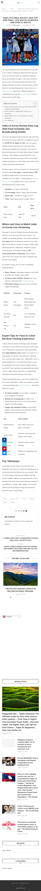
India (5, 502)
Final (24, 498)
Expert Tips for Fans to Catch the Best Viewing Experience (18, 117)
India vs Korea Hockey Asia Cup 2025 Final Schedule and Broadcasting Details (21, 108)
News (12, 9)
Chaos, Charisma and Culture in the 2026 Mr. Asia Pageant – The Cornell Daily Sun (28, 809)
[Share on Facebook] (4, 440)
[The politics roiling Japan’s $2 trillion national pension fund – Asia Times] (20, 574)
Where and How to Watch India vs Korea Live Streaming (18, 112)
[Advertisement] (20, 651)
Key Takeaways (9, 120)
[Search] (39, 2)
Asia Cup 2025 (14, 498)
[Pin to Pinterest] (4, 448)
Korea (13, 502)
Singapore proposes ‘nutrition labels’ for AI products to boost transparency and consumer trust (25, 744)
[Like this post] (16, 511)
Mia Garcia (16, 25)
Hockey (32, 498)
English (8, 616)
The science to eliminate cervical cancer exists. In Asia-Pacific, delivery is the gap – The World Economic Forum (27, 826)
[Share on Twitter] (4, 444)
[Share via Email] (4, 453)
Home (4, 9)
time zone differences (24, 385)
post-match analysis (28, 281)
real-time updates (25, 94)
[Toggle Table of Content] (34, 104)
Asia (5, 498)
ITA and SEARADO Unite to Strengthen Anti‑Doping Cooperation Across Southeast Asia (27, 761)
